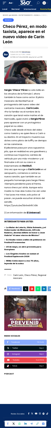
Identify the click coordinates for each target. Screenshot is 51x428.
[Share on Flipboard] (31, 288)
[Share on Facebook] (8, 424)
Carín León (18, 275)
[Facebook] (25, 342)
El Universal (33, 212)
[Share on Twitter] (14, 424)
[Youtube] (25, 360)
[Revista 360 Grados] (25, 3)
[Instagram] (25, 354)
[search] (38, 3)
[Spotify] (43, 414)
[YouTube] (36, 414)
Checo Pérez (30, 275)
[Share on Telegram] (31, 424)
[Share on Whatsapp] (20, 424)
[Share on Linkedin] (25, 424)
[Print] (43, 424)
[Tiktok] (25, 366)
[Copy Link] (37, 424)
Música (8, 20)
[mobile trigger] (5, 3)
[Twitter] (25, 348)
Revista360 (26, 52)
